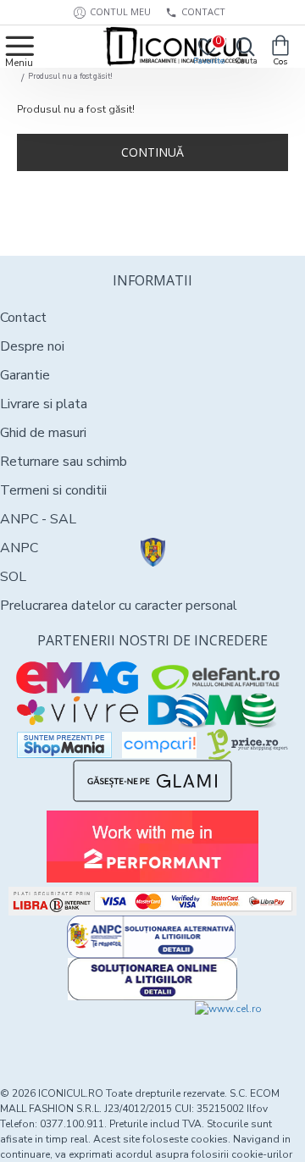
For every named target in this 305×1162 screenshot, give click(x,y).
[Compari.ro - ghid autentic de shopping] (76, 1031)
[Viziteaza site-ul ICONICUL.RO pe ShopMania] (64, 745)
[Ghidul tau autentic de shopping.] (159, 745)
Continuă (152, 152)
